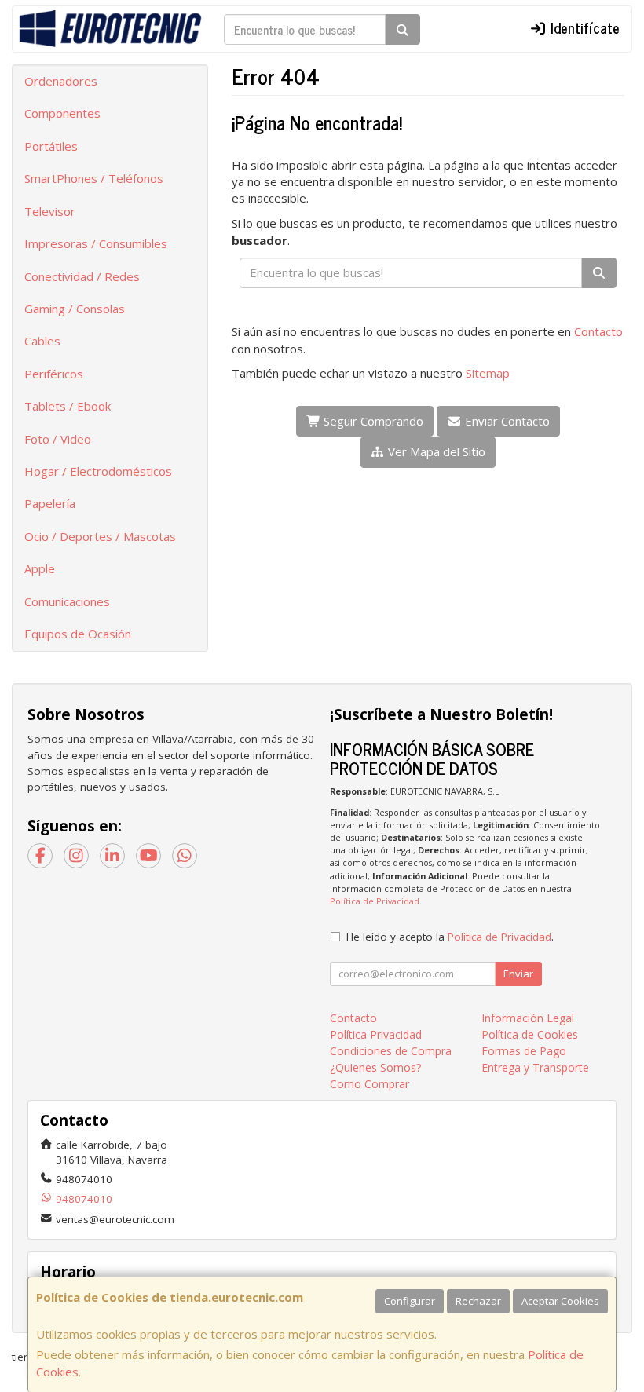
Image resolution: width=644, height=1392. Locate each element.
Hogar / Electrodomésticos (98, 471)
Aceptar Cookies (560, 1301)
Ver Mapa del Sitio (435, 451)
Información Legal (527, 1017)
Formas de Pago (523, 1050)
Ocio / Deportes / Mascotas (100, 536)
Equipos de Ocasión (77, 633)
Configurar (409, 1301)
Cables (42, 341)
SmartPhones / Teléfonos (93, 178)
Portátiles (51, 146)
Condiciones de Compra (391, 1050)
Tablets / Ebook (67, 406)
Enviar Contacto (506, 421)
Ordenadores (60, 81)
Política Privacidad (376, 1034)
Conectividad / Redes (82, 276)
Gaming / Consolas (74, 308)
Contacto (598, 331)
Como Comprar (369, 1083)
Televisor (49, 211)
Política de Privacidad (374, 901)
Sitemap (488, 373)
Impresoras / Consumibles (95, 243)
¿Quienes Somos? (375, 1067)
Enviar (518, 973)
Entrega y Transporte (535, 1067)
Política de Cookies (529, 1034)
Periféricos (53, 374)
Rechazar (478, 1301)
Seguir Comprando (371, 421)
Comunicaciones (67, 601)
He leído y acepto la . (450, 937)
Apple (39, 568)
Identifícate (583, 27)
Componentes (62, 113)
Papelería (49, 503)
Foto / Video (57, 439)
